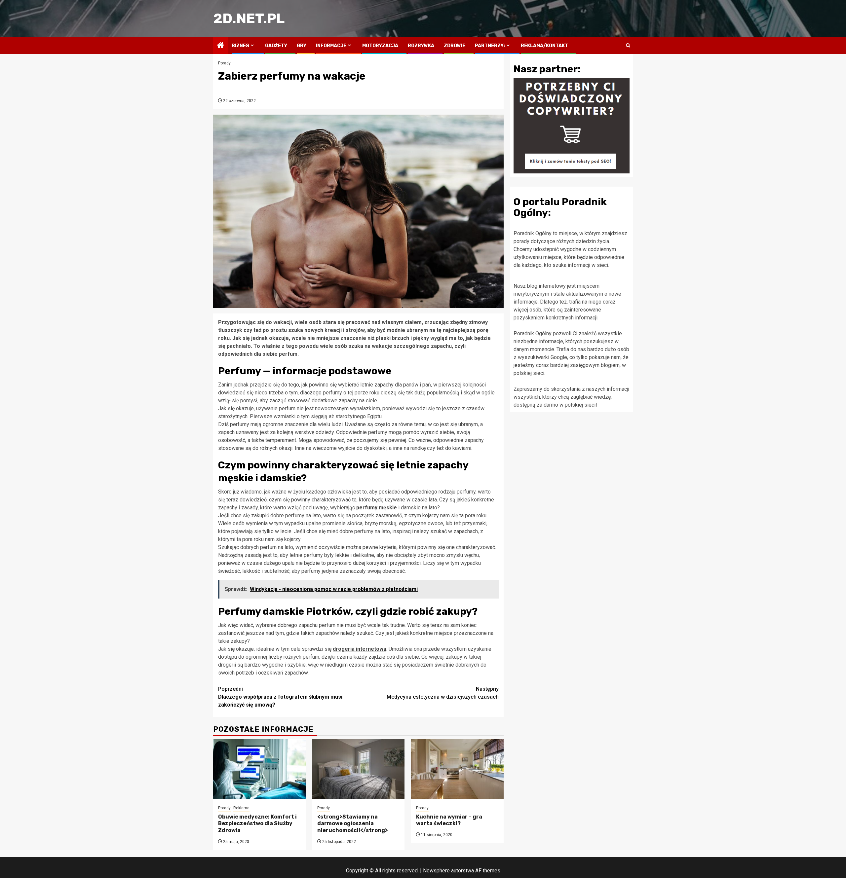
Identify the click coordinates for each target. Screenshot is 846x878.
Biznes (240, 46)
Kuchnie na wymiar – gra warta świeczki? (449, 820)
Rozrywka (421, 46)
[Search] (628, 45)
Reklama (241, 808)
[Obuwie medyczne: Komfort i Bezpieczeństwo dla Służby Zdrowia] (259, 769)
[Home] (220, 46)
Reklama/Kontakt (544, 46)
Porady (224, 63)
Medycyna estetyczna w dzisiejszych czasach (443, 693)
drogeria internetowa (359, 649)
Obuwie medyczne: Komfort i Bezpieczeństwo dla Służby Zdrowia (257, 824)
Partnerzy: (490, 46)
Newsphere (436, 870)
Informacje (331, 46)
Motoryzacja (380, 46)
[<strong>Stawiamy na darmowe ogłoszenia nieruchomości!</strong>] (358, 769)
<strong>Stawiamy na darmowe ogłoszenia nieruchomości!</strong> (352, 824)
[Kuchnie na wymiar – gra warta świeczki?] (457, 769)
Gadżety (276, 46)
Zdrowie (454, 46)
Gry (301, 46)
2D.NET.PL (249, 18)
